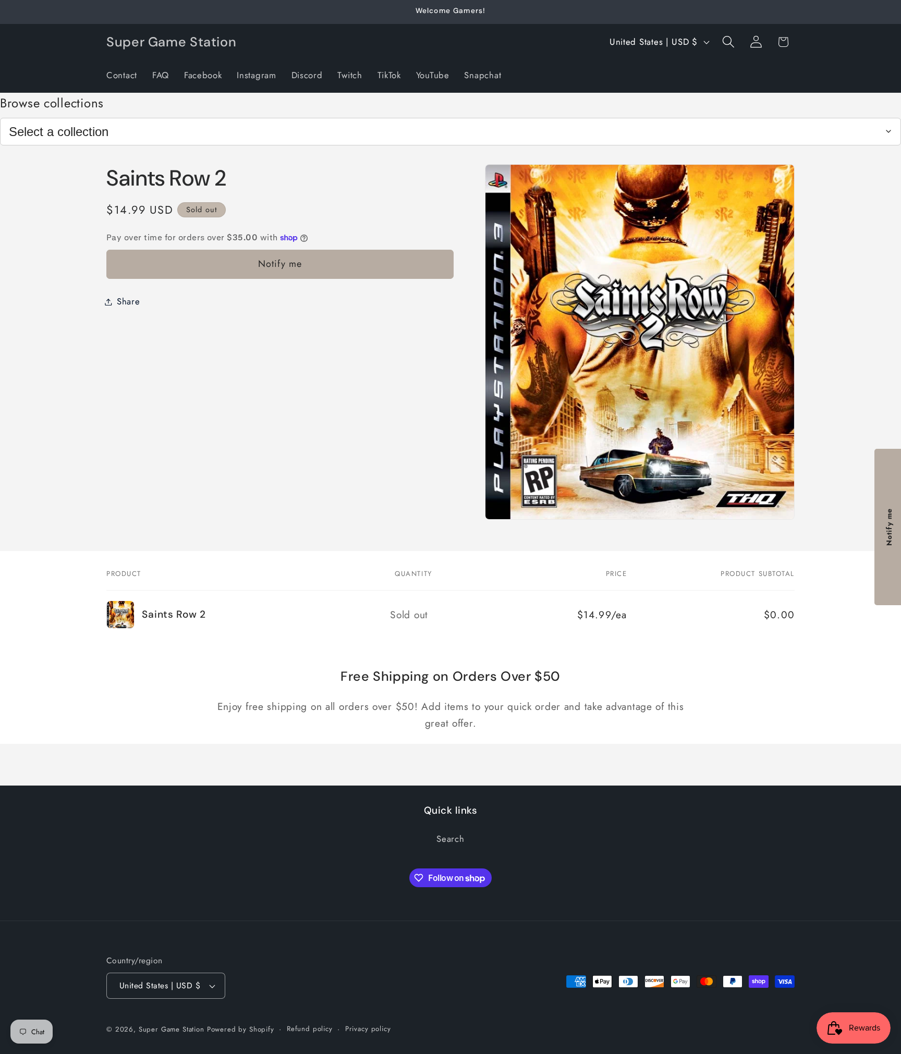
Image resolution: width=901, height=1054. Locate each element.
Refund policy (310, 1029)
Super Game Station (171, 1029)
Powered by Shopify (240, 1029)
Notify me (280, 264)
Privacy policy (368, 1029)
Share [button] (128, 301)
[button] (728, 42)
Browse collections (52, 103)
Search (450, 838)
